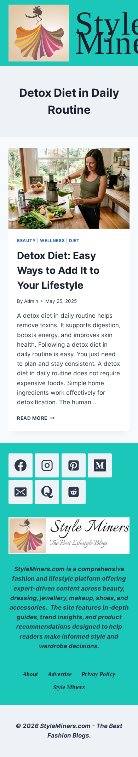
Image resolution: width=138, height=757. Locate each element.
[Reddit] (74, 492)
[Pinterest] (74, 465)
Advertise (60, 674)
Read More (36, 418)
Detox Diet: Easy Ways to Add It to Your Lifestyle (58, 270)
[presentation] (69, 188)
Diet (74, 240)
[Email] (20, 492)
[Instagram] (47, 465)
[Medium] (100, 465)
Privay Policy (98, 674)
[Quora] (47, 492)
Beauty (26, 240)
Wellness (52, 240)
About (30, 674)
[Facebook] (20, 465)
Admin (31, 301)
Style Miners (69, 687)
